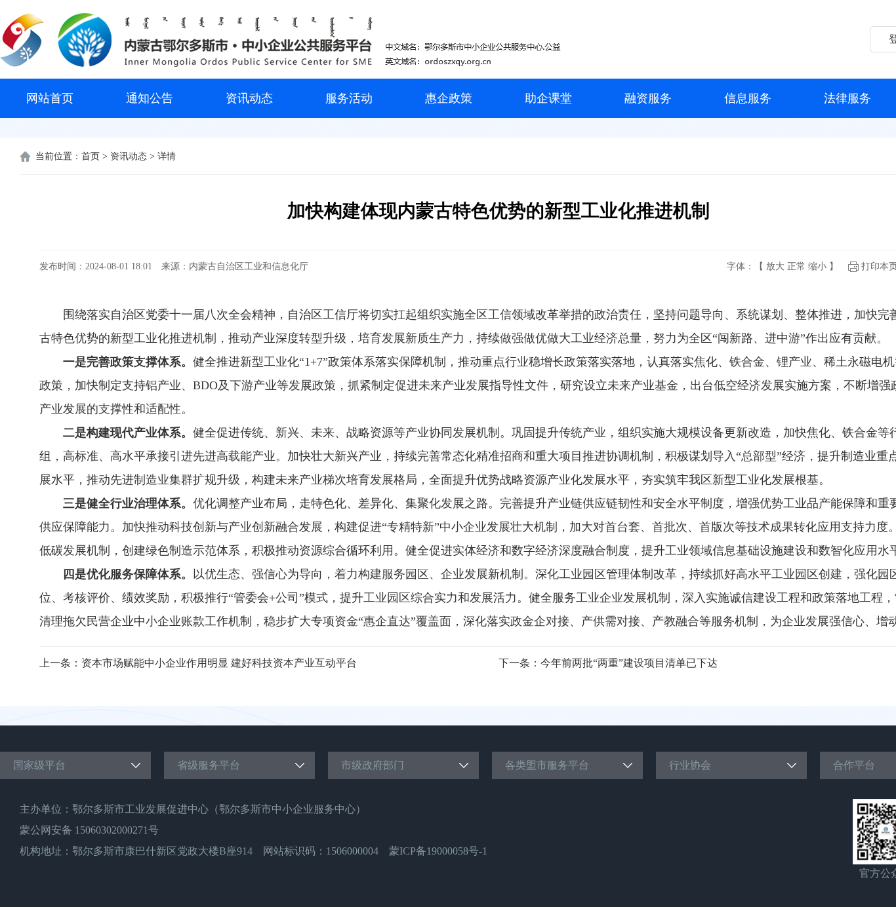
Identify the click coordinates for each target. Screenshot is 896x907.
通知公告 (149, 98)
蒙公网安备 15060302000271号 (89, 830)
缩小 (817, 266)
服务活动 (349, 98)
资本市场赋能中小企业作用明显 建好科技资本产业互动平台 (219, 662)
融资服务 (648, 98)
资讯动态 (249, 98)
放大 (775, 266)
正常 (796, 266)
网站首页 (49, 98)
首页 (90, 156)
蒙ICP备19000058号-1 (438, 851)
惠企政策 (448, 98)
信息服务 (747, 98)
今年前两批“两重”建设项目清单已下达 (629, 662)
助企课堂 (548, 98)
